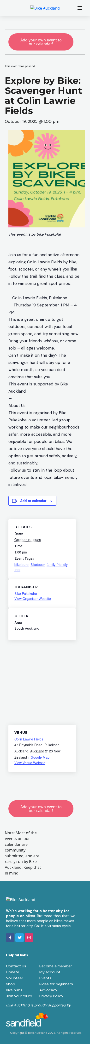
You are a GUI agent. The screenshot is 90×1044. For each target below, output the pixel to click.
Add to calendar (33, 500)
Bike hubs (14, 990)
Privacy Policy (51, 996)
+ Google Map (38, 757)
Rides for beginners (56, 984)
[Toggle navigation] (81, 7)
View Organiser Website (32, 598)
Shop (10, 984)
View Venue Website (29, 762)
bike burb (21, 564)
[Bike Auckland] (45, 8)
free (17, 569)
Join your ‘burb (19, 996)
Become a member (55, 966)
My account (49, 972)
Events (45, 978)
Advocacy (48, 990)
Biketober (37, 564)
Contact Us (16, 966)
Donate (12, 972)
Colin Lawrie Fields (28, 739)
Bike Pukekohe (25, 593)
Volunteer (14, 978)
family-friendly (57, 564)
